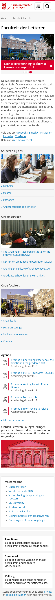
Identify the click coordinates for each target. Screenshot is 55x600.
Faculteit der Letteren (24, 18)
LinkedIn (8, 136)
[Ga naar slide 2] (27, 72)
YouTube (20, 136)
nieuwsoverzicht (22, 140)
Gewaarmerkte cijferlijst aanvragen (29, 515)
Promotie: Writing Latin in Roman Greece (30, 386)
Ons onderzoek (11, 216)
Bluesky (33, 132)
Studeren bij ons (12, 150)
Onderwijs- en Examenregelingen (27, 520)
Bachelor (8, 186)
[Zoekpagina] (47, 6)
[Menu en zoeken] (38, 6)
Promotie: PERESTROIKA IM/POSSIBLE (32, 372)
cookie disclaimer (16, 594)
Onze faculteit (10, 285)
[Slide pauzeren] (51, 66)
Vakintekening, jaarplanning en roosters (26, 497)
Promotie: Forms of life (24, 397)
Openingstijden (17, 486)
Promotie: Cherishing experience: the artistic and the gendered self (32, 361)
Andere (19, 206)
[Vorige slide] (4, 52)
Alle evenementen (13, 420)
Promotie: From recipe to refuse (29, 408)
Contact (7, 341)
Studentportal (17, 507)
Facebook (20, 132)
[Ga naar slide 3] (30, 72)
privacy (48, 591)
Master (7, 192)
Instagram (46, 132)
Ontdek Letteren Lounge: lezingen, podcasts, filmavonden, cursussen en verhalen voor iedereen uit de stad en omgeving (25, 431)
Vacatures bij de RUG (21, 491)
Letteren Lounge (12, 327)
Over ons (5, 18)
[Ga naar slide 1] (24, 72)
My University (16, 502)
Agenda (6, 355)
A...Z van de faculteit (20, 511)
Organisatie (9, 320)
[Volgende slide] (50, 52)
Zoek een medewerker (16, 334)
